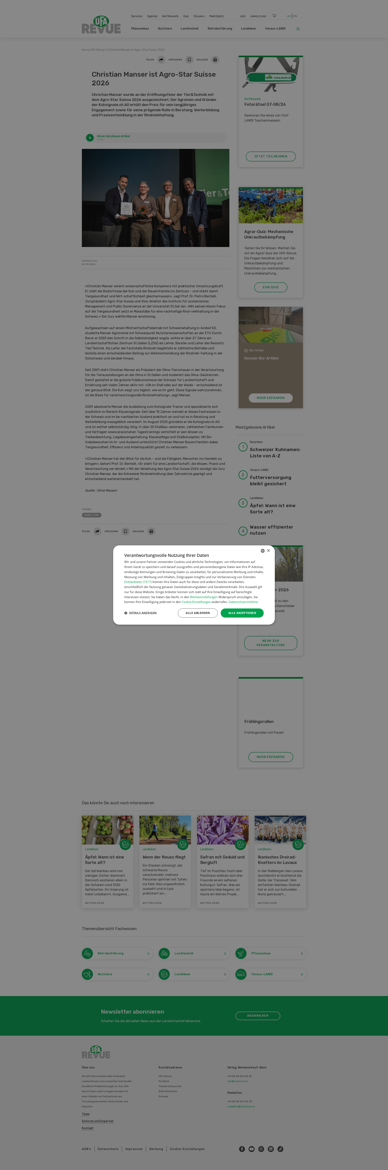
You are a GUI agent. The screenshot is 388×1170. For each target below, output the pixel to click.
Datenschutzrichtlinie (243, 602)
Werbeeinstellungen (204, 597)
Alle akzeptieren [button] (242, 613)
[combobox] (263, 551)
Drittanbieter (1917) (138, 582)
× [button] (268, 550)
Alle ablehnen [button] (198, 613)
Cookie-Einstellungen (196, 602)
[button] (140, 613)
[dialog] (194, 585)
